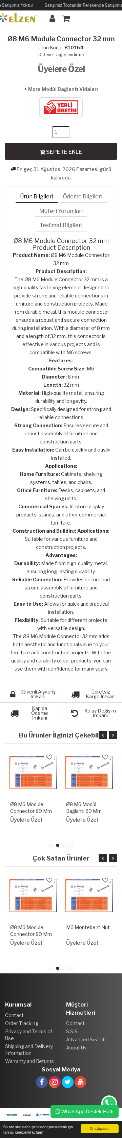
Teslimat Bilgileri (61, 225)
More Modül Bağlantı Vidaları (63, 89)
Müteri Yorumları (61, 211)
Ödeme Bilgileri (82, 196)
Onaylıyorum (99, 1128)
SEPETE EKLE (63, 152)
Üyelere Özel (61, 69)
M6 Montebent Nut (88, 927)
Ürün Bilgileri (36, 196)
